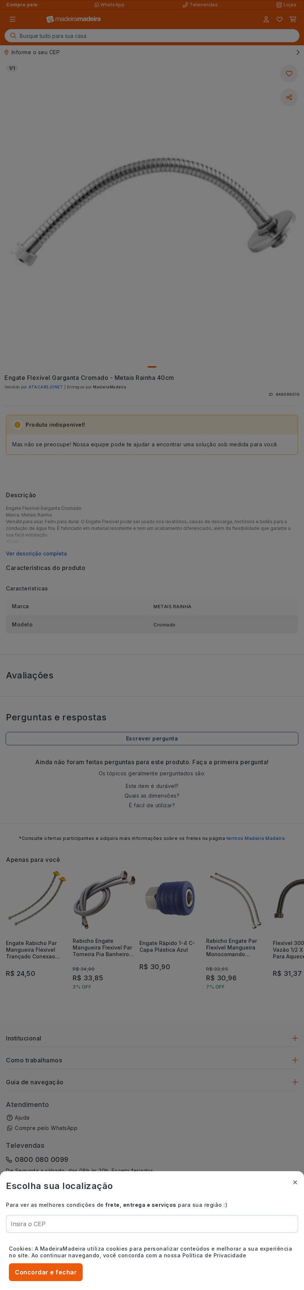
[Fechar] (295, 1182)
